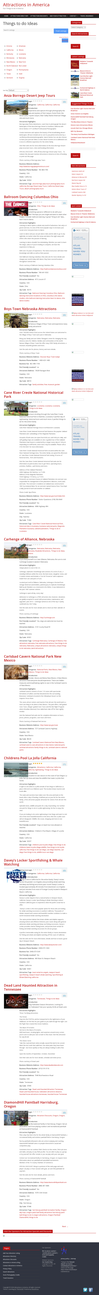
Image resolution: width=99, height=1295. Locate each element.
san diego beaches (53, 850)
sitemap (73, 1258)
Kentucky (9, 54)
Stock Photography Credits (11, 1275)
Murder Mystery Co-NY (79, 195)
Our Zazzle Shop (47, 1262)
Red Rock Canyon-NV (78, 180)
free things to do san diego (36, 850)
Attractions (41, 767)
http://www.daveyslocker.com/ (51, 945)
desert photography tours (34, 189)
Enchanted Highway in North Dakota (87, 89)
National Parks (42, 670)
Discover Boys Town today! (50, 357)
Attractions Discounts (10, 1259)
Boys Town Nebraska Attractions (30, 309)
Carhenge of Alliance (55, 641)
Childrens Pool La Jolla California (30, 758)
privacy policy (65, 1258)
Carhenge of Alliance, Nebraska (29, 539)
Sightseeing (23, 408)
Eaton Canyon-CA (77, 174)
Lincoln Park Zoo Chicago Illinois (81, 128)
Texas (8, 74)
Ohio (39, 206)
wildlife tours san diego (45, 852)
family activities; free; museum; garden (46, 384)
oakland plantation (41, 529)
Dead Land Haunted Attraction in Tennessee (30, 987)
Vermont (9, 78)
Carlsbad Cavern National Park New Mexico (32, 658)
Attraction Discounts (39, 16)
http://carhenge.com (47, 617)
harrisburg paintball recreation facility (46, 1210)
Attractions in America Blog (11, 1262)
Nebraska (22, 58)
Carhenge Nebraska (39, 641)
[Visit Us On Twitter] (85, 1288)
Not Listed (22, 66)
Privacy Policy (7, 1269)
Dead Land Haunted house (29, 1092)
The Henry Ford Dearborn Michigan (82, 134)
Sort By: (5, 90)
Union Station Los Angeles (79, 114)
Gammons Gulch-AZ (78, 171)
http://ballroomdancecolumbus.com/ (53, 269)
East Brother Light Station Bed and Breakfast (86, 78)
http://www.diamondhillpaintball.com (53, 1182)
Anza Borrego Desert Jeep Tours (29, 95)
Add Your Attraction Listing (11, 1253)
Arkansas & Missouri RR (79, 177)
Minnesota (10, 58)
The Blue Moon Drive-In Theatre (81, 122)
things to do (33, 1217)
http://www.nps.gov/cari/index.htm (52, 496)
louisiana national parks (48, 526)
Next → (65, 1226)
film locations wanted (49, 1251)
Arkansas (22, 46)
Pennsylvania (23, 70)
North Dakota (11, 66)
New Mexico (10, 62)
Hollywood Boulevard (78, 143)
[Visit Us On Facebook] (90, 1288)
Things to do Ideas (48, 206)
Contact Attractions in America (12, 1265)
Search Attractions (9, 1272)
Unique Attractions (26, 553)
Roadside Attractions (42, 551)
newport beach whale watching (40, 975)
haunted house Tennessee (57, 1094)
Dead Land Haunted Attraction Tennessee (47, 1089)
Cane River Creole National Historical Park (33, 394)
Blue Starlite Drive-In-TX (79, 186)
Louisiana (22, 54)
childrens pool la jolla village (42, 845)
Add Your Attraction (58, 16)
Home (6, 16)
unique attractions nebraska (45, 646)
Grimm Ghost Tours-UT (79, 189)
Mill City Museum (76, 131)
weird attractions (37, 648)
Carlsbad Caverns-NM (78, 192)
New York (22, 62)
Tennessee (41, 999)
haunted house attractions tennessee (33, 1094)
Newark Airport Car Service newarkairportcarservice (68, 1264)
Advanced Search (63, 37)
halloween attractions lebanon (51, 1092)
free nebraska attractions (44, 643)
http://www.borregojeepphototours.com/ (34, 166)
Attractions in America (26, 5)
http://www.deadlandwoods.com (51, 1065)
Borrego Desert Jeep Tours (37, 186)
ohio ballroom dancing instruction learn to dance (43, 298)
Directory (65, 40)
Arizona (9, 46)
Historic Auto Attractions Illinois (82, 125)
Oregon (9, 70)
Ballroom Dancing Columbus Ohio (31, 197)
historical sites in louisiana (29, 526)
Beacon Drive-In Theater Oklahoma (86, 72)
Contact (73, 16)
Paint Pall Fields (25, 1118)
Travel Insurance (86, 16)
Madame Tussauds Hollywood (86, 62)
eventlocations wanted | (50, 1253)
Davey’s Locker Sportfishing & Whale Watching (33, 862)
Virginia (21, 78)
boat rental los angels (40, 972)
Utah (20, 74)
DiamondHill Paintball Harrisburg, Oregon (31, 1104)
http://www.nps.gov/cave (49, 725)
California (9, 50)
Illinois (21, 50)
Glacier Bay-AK (76, 183)
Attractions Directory (19, 16)
